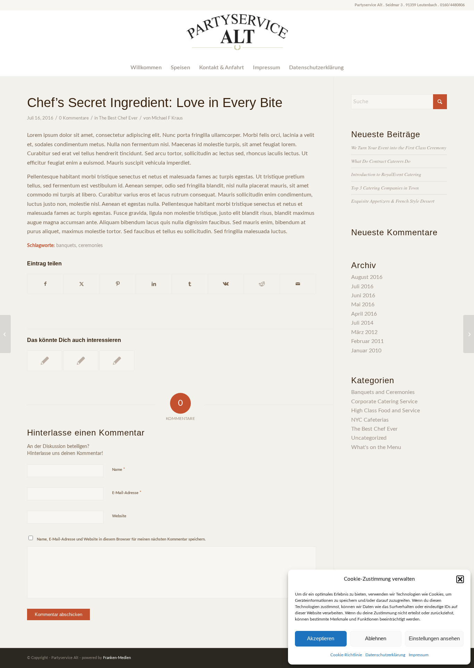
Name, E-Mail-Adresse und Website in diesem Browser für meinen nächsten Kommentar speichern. (121, 539)
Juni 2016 (363, 295)
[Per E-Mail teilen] (298, 284)
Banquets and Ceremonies (383, 392)
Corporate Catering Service (384, 401)
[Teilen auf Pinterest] (118, 284)
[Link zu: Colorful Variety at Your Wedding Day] (80, 360)
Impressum (419, 655)
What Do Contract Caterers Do (380, 161)
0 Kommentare (74, 118)
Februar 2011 (367, 341)
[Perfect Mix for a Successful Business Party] (5, 334)
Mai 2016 (362, 304)
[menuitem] (146, 67)
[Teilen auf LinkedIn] (154, 284)
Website (119, 516)
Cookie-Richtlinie (346, 655)
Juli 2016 (362, 286)
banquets (66, 245)
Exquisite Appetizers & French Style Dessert (392, 200)
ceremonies (90, 245)
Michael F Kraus (167, 118)
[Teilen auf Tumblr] (190, 284)
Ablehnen (375, 638)
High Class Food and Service (385, 410)
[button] (460, 579)
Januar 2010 (366, 350)
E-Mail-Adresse (127, 493)
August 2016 (366, 277)
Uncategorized (369, 438)
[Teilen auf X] (82, 284)
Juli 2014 (362, 323)
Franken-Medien (117, 658)
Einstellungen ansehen (434, 638)
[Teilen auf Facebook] (45, 284)
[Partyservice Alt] (237, 34)
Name (118, 469)
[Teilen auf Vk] (226, 284)
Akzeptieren (320, 638)
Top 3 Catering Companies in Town (385, 187)
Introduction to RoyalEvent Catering (386, 174)
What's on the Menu (376, 447)
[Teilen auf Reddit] (262, 284)
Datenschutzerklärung (385, 655)
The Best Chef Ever (118, 118)
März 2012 (364, 332)
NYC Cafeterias (370, 420)
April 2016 (364, 314)
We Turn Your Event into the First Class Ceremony (398, 147)
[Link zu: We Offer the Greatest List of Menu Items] (116, 360)
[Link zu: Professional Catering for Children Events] (44, 360)
